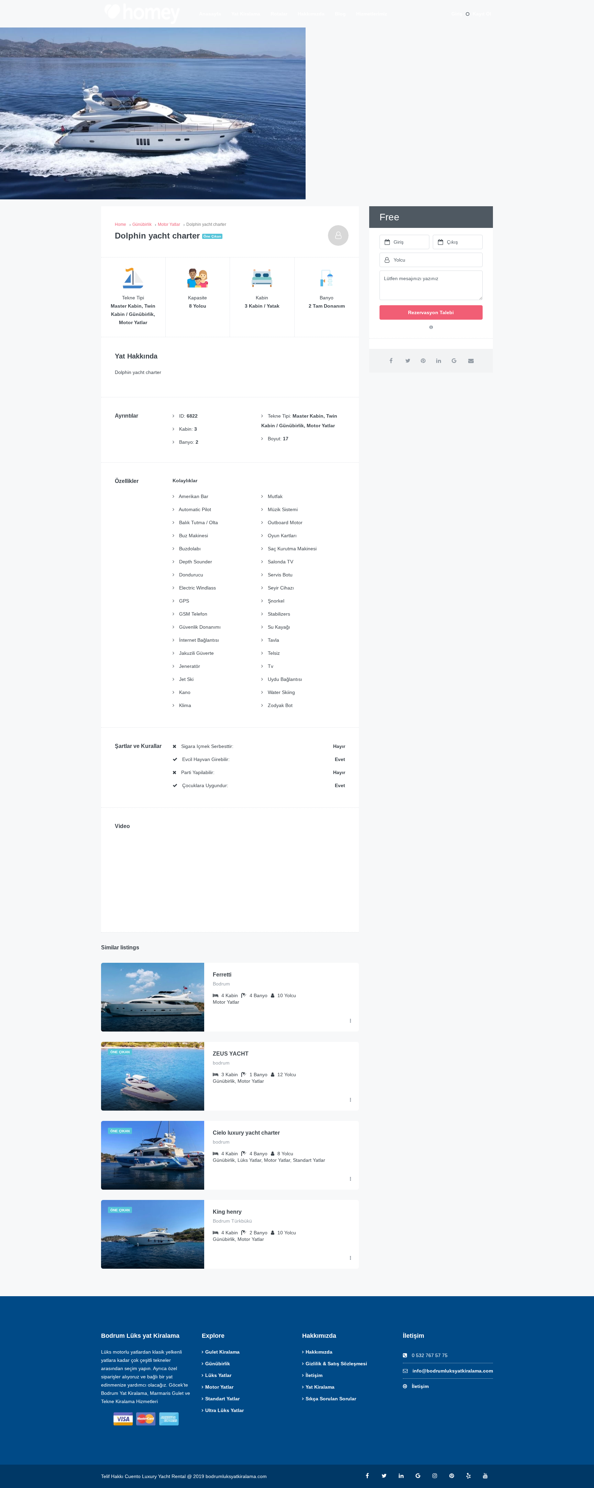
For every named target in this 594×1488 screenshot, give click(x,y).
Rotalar (279, 13)
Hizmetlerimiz (371, 13)
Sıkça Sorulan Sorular (331, 1398)
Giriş (456, 13)
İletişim (314, 1375)
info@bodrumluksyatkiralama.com (452, 1371)
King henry (227, 1212)
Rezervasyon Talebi (431, 312)
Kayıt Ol (482, 13)
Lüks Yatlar (218, 1375)
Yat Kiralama (245, 13)
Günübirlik (217, 1363)
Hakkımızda (311, 13)
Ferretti (222, 975)
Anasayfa (210, 13)
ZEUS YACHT (231, 1054)
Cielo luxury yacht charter (246, 1133)
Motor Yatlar (219, 1387)
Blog (340, 13)
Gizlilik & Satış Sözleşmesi (336, 1363)
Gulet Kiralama (222, 1352)
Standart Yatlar (222, 1398)
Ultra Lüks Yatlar (224, 1410)
